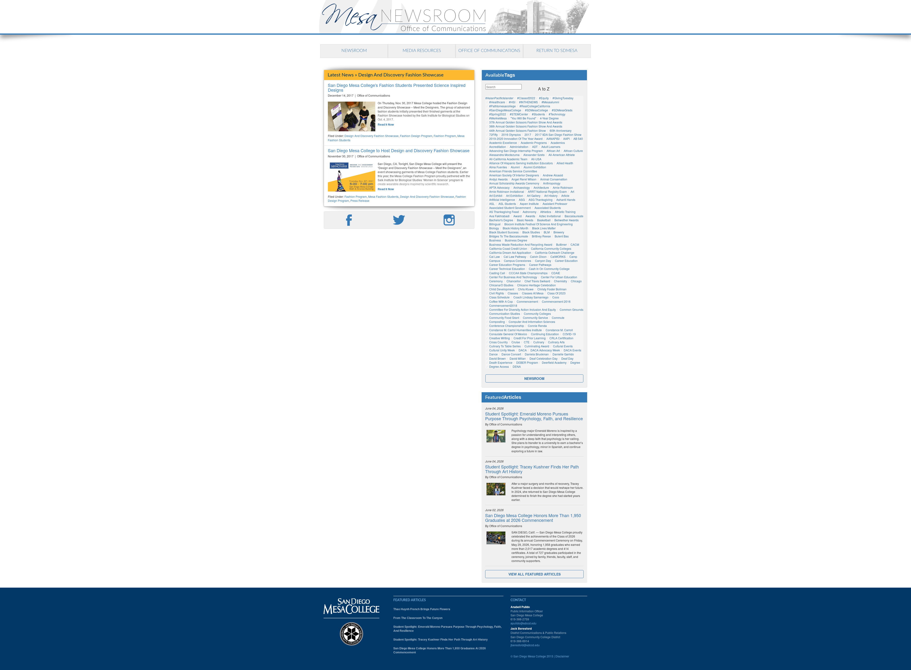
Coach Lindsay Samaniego (530, 297)
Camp (573, 257)
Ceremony (496, 281)
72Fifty (493, 134)
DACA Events (572, 350)
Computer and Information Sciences (532, 322)
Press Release (359, 200)
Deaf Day (567, 358)
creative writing (499, 338)
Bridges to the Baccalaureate (508, 236)
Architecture (541, 187)
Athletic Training (565, 212)
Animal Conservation (553, 179)
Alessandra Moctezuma (504, 155)
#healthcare (497, 102)
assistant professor (555, 204)
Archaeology (521, 187)
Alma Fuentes (498, 167)
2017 (528, 134)
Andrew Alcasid (553, 175)
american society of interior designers (514, 175)
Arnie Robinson (563, 187)
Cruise (515, 342)
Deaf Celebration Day (544, 358)
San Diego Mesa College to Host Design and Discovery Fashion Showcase (398, 150)
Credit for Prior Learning (530, 338)
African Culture (573, 151)
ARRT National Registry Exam (547, 191)
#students (538, 114)
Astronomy (529, 212)
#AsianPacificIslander (499, 98)
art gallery (533, 195)
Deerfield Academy (554, 362)
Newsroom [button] (534, 378)
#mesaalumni (550, 102)
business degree (516, 240)
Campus (494, 261)
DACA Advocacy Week (545, 350)
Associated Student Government (510, 208)
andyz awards (498, 179)
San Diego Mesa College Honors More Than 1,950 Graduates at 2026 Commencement (533, 517)
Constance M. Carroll (559, 330)
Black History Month (515, 228)
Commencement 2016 (556, 301)
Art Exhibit (495, 195)
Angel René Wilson (523, 179)
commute (558, 318)
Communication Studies (504, 313)
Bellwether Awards (566, 220)
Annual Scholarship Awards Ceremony (514, 183)
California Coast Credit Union (508, 248)
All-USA (536, 159)
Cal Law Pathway (515, 257)
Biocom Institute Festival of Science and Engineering (538, 224)
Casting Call (497, 273)
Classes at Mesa (533, 293)
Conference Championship (506, 326)
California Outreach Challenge (554, 252)
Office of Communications (489, 51)
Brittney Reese (541, 236)
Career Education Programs (507, 265)
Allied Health (565, 163)
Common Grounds (571, 309)
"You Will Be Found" (523, 118)
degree (575, 362)
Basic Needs (525, 220)
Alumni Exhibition (535, 167)
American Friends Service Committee (513, 171)
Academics (558, 143)
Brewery (558, 232)
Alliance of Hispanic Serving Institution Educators (521, 163)
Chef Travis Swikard (537, 281)
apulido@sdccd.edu (523, 623)
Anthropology (551, 183)
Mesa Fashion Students (383, 196)
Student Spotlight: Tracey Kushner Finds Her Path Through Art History (532, 468)
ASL (492, 204)
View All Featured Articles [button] (534, 574)
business (495, 240)
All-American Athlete (561, 155)
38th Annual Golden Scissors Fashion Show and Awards (525, 126)
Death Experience (500, 362)
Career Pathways (540, 265)
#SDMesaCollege (536, 110)
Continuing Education (545, 334)
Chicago (576, 281)
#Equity (544, 98)
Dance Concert (511, 354)
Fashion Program (445, 136)
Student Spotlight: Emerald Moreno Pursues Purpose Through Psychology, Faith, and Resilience (534, 415)
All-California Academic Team (508, 159)
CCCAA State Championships (528, 273)
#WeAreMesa (498, 118)
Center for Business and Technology (513, 277)
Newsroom (354, 51)
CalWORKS (558, 257)
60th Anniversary (561, 130)
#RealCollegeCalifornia (535, 106)
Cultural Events (563, 346)
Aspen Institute (529, 204)
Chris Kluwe (526, 289)
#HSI (512, 102)
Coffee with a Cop (501, 301)
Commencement (527, 301)
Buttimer (561, 244)
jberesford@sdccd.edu (525, 645)
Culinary (538, 342)
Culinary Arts (556, 342)
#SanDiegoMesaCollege (505, 110)
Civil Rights (496, 293)
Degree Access (499, 366)
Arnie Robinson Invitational (506, 191)
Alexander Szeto (534, 155)
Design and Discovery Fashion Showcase (371, 136)
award (517, 216)
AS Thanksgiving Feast (504, 212)
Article (565, 195)
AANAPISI (552, 139)
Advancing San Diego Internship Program (516, 151)
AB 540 (578, 139)
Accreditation (497, 147)
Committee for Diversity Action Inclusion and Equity (522, 309)
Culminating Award (537, 346)
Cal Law (494, 257)
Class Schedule (499, 297)
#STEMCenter (519, 114)
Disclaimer (562, 656)
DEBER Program (527, 362)
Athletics (545, 212)
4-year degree (549, 118)
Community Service (535, 318)
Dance (493, 354)
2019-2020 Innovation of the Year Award (516, 139)
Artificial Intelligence (502, 200)
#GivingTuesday (563, 98)
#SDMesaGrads (562, 110)
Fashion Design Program (416, 136)
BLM (547, 232)
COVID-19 (569, 334)
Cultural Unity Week (502, 350)
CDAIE (555, 273)
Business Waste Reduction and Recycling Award (520, 244)
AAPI (566, 139)
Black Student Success (504, 232)
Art (572, 191)
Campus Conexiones (517, 261)
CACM (575, 244)
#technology (557, 114)
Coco (555, 297)
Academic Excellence (503, 143)
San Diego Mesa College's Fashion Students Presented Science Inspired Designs (396, 87)
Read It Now (386, 125)
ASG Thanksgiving (541, 200)
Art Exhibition (514, 195)
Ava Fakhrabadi (499, 216)
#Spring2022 (497, 114)
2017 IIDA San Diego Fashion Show (558, 134)
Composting (497, 322)
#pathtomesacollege (502, 106)
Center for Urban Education (559, 277)
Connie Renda (537, 326)
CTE (527, 342)
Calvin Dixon (538, 257)
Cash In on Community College (549, 269)
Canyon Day (543, 261)
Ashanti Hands (565, 200)
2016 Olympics (511, 134)
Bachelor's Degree (501, 220)
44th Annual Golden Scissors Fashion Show (517, 130)
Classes (513, 293)
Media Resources (422, 51)
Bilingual (495, 224)
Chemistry (560, 281)
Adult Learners (550, 147)
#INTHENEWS (528, 102)
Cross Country (498, 342)
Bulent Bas (562, 236)
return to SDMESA (556, 51)
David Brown (497, 358)
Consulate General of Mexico (508, 334)
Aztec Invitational (550, 216)
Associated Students (548, 208)
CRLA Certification (561, 338)
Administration (519, 147)
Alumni (515, 167)
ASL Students (507, 204)
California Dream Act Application (510, 252)
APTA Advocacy (499, 187)
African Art (553, 151)
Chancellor (514, 281)
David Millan (518, 358)
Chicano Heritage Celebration (536, 285)
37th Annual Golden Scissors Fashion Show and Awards (525, 122)
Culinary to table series (505, 346)
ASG (522, 200)
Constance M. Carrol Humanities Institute (515, 330)
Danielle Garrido (563, 354)
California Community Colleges (551, 248)
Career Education (566, 261)
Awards (530, 216)
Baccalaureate (574, 216)
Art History (551, 195)
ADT (535, 147)
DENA (517, 366)
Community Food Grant (504, 318)
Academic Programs (534, 143)
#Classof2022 (526, 98)
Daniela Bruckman (537, 354)
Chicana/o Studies (501, 285)
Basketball (544, 220)
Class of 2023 (556, 293)
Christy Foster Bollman (552, 289)
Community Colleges (537, 313)
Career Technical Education (507, 269)
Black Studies (531, 232)
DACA (523, 350)
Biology (494, 228)
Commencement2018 (503, 305)
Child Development (501, 289)
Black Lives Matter (544, 228)
